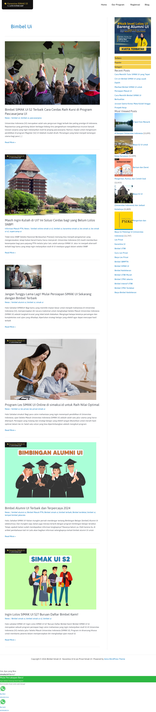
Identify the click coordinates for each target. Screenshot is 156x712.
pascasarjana (36, 118)
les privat (25, 409)
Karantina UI (120, 244)
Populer (118, 62)
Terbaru (118, 58)
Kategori (118, 67)
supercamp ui (16, 231)
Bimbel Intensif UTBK (124, 283)
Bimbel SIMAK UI (122, 266)
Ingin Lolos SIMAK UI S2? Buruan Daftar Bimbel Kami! (41, 614)
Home (104, 4)
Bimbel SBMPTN (121, 262)
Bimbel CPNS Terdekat (124, 288)
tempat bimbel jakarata (15, 515)
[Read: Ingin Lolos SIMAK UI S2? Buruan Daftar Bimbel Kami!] (50, 579)
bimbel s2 (16, 118)
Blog (147, 4)
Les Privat (119, 240)
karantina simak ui (71, 228)
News (7, 118)
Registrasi (135, 4)
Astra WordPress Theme (114, 659)
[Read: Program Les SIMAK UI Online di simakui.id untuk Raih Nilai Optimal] (50, 369)
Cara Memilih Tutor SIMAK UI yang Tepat (132, 74)
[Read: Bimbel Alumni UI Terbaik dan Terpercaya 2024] (50, 472)
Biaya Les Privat (121, 257)
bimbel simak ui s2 (34, 618)
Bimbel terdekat (79, 512)
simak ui (39, 302)
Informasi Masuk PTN (14, 228)
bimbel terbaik (65, 512)
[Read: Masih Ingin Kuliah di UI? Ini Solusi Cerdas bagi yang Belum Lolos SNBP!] (50, 185)
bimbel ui (25, 118)
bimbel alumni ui (19, 302)
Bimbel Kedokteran (123, 270)
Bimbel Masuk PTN (35, 512)
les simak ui (85, 228)
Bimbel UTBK (120, 248)
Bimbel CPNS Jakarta (124, 279)
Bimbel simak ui (51, 512)
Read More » (10, 142)
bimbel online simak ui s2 (42, 228)
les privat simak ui (37, 409)
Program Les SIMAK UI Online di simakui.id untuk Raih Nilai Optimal (52, 405)
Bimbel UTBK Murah (123, 275)
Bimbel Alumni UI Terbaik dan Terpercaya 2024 (37, 508)
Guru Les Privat (121, 253)
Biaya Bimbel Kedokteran (125, 292)
